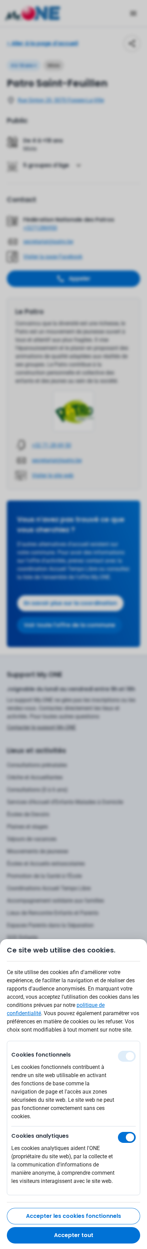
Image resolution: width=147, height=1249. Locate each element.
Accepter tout (73, 1235)
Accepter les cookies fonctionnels (73, 1216)
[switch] (127, 1137)
